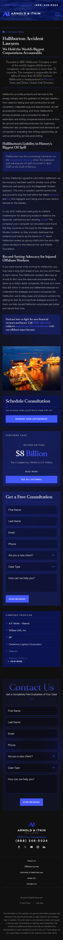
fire (8, 198)
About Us (31, 860)
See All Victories (31, 479)
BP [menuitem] (10, 637)
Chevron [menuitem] (13, 651)
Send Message (17, 599)
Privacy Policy (25, 903)
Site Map (39, 903)
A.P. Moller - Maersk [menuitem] (19, 623)
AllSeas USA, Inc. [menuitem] (17, 630)
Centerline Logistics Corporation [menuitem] (25, 644)
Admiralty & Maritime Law (31, 872)
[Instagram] (38, 847)
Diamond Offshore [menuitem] (18, 658)
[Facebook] (19, 847)
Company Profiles (16, 31)
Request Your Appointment (31, 419)
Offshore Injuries (32, 866)
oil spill (44, 219)
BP (43, 236)
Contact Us (31, 883)
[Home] (21, 14)
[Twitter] (25, 847)
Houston (49, 79)
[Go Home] (4, 32)
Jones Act (31, 877)
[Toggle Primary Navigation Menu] (57, 14)
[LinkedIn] (44, 847)
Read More (31, 471)
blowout (54, 194)
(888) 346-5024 (46, 5)
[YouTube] (31, 847)
